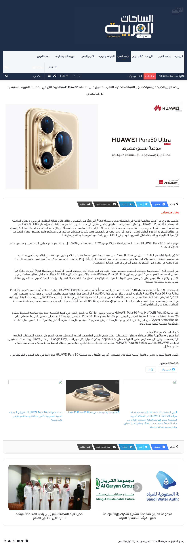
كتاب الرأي (137, 56)
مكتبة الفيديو (43, 56)
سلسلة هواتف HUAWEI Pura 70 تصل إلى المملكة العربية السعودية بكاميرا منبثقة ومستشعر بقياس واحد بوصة (35, 416)
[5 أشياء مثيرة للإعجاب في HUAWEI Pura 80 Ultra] (92, 395)
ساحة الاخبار (165, 56)
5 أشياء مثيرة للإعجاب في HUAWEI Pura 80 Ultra (92, 412)
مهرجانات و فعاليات (64, 56)
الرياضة (149, 56)
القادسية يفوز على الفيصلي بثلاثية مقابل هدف (116, 76)
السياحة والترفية (107, 56)
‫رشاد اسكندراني (93, 94)
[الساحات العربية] (129, 25)
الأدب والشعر (88, 56)
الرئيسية (179, 56)
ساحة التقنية (123, 56)
